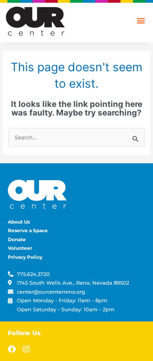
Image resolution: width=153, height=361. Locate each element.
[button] (140, 20)
